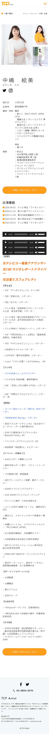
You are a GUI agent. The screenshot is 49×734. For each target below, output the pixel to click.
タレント (33, 13)
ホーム (25, 13)
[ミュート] (36, 234)
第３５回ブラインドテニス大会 (25, 211)
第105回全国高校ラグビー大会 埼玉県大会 (25, 214)
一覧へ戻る (8, 13)
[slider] (41, 234)
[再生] (6, 234)
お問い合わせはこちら (24, 189)
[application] (24, 234)
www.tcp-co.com (35, 721)
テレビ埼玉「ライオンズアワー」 (25, 207)
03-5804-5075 (24, 691)
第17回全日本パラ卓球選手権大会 (25, 218)
